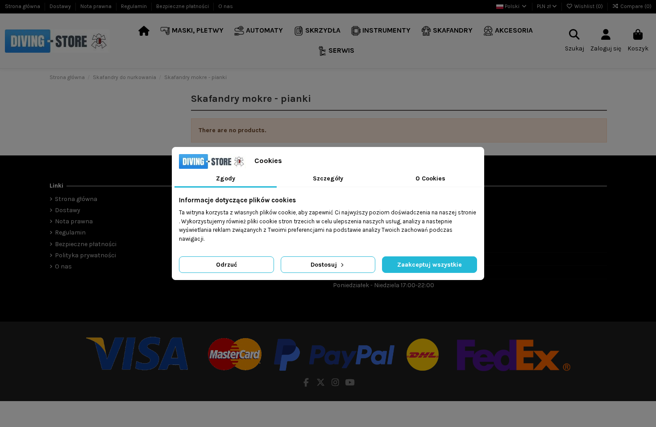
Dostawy (61, 6)
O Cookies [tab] (430, 178)
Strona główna (23, 6)
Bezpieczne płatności (183, 6)
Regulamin (134, 6)
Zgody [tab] (225, 178)
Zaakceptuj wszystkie (429, 264)
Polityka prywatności (85, 255)
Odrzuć (226, 264)
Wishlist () (588, 6)
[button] (192, 31)
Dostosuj (325, 264)
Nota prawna (96, 6)
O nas (225, 6)
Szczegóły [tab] (328, 178)
